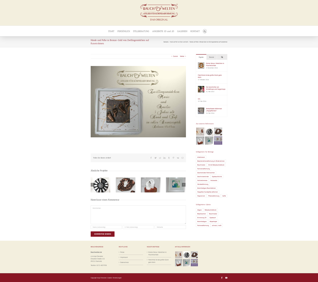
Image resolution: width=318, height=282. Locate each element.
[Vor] (184, 185)
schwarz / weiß (216, 225)
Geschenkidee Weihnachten (206, 173)
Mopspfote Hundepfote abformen (207, 192)
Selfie (224, 196)
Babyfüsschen (201, 214)
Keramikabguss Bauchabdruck (206, 188)
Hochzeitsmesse (202, 180)
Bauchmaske (201, 165)
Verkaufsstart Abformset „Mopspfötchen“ (214, 110)
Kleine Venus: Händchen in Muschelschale (215, 64)
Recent (211, 57)
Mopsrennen (201, 196)
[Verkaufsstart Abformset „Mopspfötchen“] (201, 109)
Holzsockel (213, 180)
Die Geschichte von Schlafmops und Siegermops (215, 88)
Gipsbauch (213, 217)
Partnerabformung (203, 225)
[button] (205, 31)
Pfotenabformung (213, 196)
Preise (122, 252)
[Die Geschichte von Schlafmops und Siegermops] (201, 87)
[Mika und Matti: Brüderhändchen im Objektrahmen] (209, 140)
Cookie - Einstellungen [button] (115, 278)
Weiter (182, 56)
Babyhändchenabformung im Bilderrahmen (211, 161)
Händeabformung (202, 184)
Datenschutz (124, 262)
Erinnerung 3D (201, 217)
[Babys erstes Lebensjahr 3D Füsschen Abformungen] (209, 131)
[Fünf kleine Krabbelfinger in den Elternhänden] (218, 131)
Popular (201, 57)
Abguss (199, 210)
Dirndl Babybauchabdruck (216, 165)
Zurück (175, 56)
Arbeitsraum (201, 157)
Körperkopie (213, 221)
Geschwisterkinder (203, 176)
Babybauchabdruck (210, 210)
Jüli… (199, 99)
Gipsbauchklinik (217, 176)
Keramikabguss (202, 221)
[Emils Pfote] (200, 131)
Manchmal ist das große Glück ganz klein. (210, 76)
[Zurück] (92, 185)
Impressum (124, 257)
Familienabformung (203, 169)
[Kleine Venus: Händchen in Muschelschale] (201, 63)
